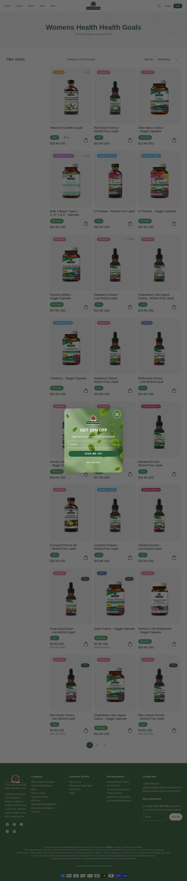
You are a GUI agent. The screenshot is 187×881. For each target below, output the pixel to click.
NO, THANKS (94, 462)
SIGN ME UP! (93, 453)
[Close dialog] (117, 414)
